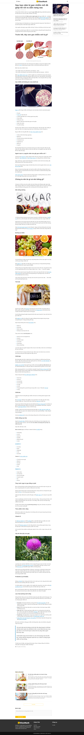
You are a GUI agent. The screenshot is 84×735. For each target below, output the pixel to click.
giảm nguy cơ (39, 494)
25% (20, 492)
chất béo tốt (21, 415)
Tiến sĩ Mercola (22, 158)
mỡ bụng (35, 611)
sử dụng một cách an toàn (27, 565)
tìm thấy (38, 429)
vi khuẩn (20, 581)
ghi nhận (43, 19)
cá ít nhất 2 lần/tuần (45, 360)
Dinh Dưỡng (23, 646)
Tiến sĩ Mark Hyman (31, 158)
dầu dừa (38, 401)
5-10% (20, 65)
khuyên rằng (21, 421)
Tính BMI (53, 725)
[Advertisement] (33, 659)
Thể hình (61, 30)
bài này (46, 387)
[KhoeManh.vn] (42, 1)
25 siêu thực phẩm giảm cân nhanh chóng (37, 674)
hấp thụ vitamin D (23, 525)
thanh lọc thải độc (23, 619)
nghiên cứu (19, 263)
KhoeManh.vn (17, 725)
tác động (29, 520)
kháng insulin (39, 310)
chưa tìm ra (23, 156)
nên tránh (19, 399)
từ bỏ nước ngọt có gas (22, 227)
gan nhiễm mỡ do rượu (22, 74)
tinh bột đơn (31, 322)
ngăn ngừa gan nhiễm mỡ (44, 409)
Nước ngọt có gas (19, 174)
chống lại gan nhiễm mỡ (39, 616)
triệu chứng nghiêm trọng (35, 131)
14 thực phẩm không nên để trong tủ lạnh (37, 683)
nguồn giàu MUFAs (22, 406)
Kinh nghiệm (18, 646)
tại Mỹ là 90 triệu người (43, 17)
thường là (27, 308)
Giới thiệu (35, 725)
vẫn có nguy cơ (30, 228)
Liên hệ (35, 729)
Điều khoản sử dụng (37, 726)
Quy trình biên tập (36, 727)
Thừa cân (19, 114)
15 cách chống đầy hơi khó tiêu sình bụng (37, 693)
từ (18, 443)
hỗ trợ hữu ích (20, 566)
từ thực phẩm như (23, 456)
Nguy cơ (17, 110)
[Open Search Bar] (67, 1)
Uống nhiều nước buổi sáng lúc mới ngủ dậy (26, 617)
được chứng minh (44, 369)
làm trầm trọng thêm (41, 602)
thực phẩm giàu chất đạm (29, 374)
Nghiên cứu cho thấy (19, 364)
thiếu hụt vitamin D (20, 520)
